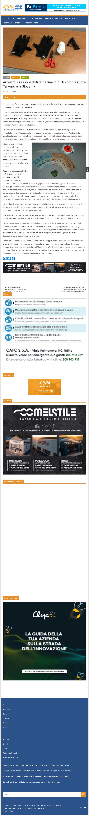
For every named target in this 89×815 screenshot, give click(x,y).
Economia (39, 18)
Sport (17, 23)
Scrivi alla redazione (10, 757)
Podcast (28, 23)
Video (36, 23)
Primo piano (9, 18)
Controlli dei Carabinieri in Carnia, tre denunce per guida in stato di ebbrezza (31, 782)
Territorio (20, 18)
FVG (31, 18)
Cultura (58, 18)
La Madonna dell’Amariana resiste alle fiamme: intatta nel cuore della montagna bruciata (36, 765)
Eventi (5, 744)
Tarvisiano (25, 77)
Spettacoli (8, 23)
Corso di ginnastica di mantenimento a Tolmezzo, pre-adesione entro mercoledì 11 (16, 289)
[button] (26, 18)
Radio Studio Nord (10, 753)
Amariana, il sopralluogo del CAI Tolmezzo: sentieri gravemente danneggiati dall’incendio (36, 776)
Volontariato (69, 18)
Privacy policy (8, 811)
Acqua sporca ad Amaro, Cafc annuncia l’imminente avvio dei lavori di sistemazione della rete (73, 289)
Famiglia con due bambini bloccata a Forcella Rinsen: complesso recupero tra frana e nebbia (37, 771)
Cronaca (49, 18)
